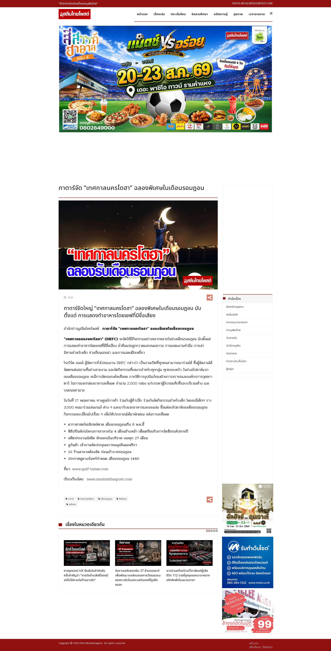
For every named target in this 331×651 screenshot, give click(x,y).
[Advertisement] (165, 157)
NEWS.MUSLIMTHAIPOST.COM (252, 3)
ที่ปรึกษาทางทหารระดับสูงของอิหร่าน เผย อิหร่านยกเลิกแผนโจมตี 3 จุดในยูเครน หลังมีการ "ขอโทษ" (188, 575)
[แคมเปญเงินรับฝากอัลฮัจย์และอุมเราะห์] (247, 509)
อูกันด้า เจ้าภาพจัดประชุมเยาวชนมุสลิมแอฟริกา (102, 445)
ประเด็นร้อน (178, 14)
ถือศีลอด (123, 498)
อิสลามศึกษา (200, 14)
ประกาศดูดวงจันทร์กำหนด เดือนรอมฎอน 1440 (103, 459)
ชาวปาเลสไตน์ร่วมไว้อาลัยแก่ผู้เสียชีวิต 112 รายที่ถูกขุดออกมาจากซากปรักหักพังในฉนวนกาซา (137, 575)
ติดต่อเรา (267, 647)
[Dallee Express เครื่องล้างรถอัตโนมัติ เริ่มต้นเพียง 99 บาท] (247, 611)
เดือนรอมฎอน (106, 498)
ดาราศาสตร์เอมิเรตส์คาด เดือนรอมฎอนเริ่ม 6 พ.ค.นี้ (106, 424)
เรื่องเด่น (159, 14)
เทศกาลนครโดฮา (87, 498)
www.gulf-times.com (90, 469)
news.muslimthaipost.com (109, 479)
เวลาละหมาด (257, 14)
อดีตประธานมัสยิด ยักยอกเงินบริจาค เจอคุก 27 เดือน (108, 438)
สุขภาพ (238, 14)
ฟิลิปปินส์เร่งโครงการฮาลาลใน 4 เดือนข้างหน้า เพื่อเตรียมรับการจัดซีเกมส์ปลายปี (128, 431)
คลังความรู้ (221, 14)
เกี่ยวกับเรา (255, 647)
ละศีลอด (72, 504)
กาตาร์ (70, 498)
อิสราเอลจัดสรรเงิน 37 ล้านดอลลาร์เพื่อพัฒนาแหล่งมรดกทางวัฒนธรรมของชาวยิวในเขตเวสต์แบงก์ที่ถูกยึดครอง (86, 577)
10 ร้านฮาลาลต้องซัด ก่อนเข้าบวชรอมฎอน (99, 452)
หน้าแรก (142, 14)
